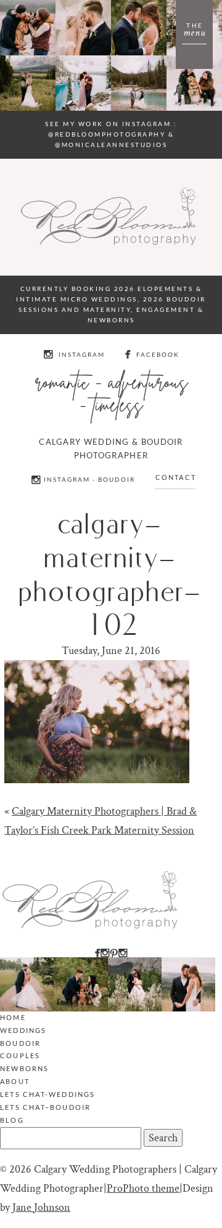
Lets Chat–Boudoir (45, 1107)
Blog (12, 1120)
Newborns (24, 1068)
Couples (20, 1055)
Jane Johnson (41, 1207)
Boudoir (20, 1043)
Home (13, 1017)
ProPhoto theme (143, 1188)
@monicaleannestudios (111, 144)
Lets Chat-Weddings (48, 1094)
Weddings (23, 1030)
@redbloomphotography (106, 134)
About (15, 1081)
